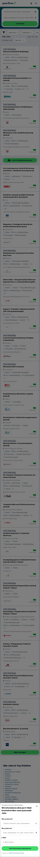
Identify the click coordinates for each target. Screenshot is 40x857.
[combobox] (19, 823)
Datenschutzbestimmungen (16, 853)
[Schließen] (36, 806)
